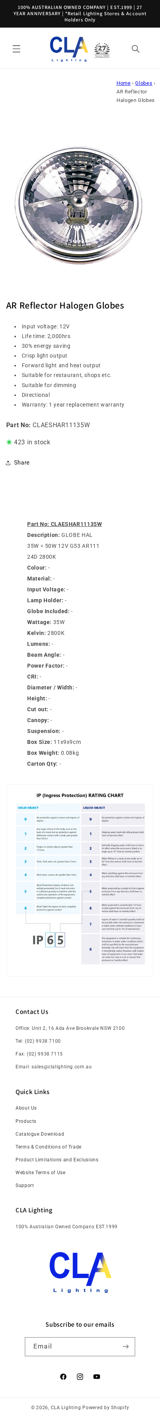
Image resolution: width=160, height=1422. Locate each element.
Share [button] (22, 462)
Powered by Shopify (105, 1407)
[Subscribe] (125, 1346)
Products (26, 1121)
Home (124, 83)
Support (25, 1185)
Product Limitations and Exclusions (57, 1159)
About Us (26, 1108)
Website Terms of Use (41, 1172)
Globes (143, 83)
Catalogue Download (40, 1134)
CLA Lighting (66, 1407)
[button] (16, 49)
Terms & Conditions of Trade (49, 1147)
